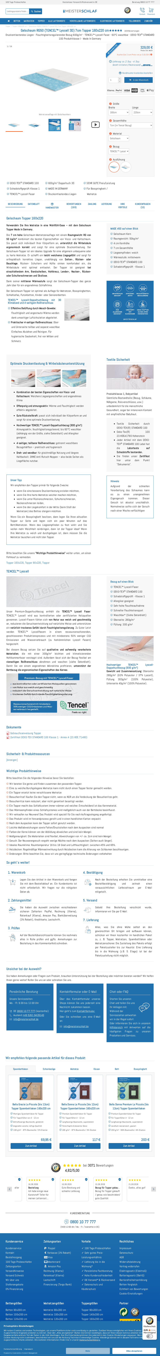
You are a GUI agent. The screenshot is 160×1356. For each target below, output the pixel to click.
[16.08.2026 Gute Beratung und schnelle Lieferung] (65, 1178)
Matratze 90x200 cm (55, 1310)
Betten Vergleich (129, 1284)
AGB (122, 1257)
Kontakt (10, 1252)
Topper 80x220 (33, 562)
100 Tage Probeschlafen (19, 1262)
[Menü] (155, 1317)
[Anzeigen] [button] (12, 760)
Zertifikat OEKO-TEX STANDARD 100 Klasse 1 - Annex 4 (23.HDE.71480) (49, 737)
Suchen (37, 11)
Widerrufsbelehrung (130, 1262)
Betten (17, 21)
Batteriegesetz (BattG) (132, 1275)
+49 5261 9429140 (33, 1015)
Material (117, 133)
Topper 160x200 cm (92, 1319)
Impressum (125, 1248)
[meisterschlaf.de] (80, 9)
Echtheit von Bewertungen (134, 1289)
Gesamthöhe (119, 120)
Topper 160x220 (15, 562)
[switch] (150, 1336)
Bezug (116, 146)
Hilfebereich (116, 1027)
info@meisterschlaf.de (25, 1019)
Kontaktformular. (86, 1011)
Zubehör (148, 21)
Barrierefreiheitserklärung (133, 1280)
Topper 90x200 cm (92, 1310)
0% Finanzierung (14, 1289)
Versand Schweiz (15, 1275)
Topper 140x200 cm (92, 1314)
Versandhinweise (15, 1271)
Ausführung (118, 159)
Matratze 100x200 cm (56, 1314)
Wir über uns (12, 1280)
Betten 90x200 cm (16, 1310)
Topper (41, 21)
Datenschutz (126, 1252)
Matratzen (29, 21)
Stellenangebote (14, 1284)
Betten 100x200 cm (16, 1314)
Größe (115, 103)
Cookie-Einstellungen (131, 1293)
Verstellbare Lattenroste (82, 21)
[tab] (15, 204)
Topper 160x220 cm (19, 26)
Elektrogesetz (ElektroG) (133, 1271)
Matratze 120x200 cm (55, 1319)
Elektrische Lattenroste (112, 21)
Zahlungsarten (13, 1266)
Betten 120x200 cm (16, 1319)
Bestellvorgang (14, 1257)
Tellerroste (135, 21)
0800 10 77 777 (26, 1011)
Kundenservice (13, 1248)
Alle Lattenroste (56, 21)
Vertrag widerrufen (129, 1266)
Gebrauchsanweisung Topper (25, 733)
